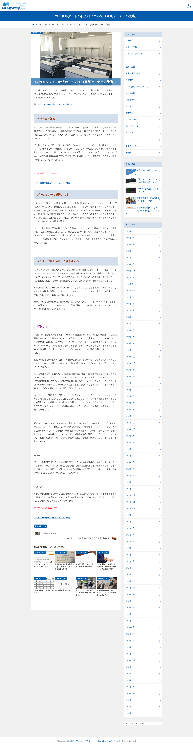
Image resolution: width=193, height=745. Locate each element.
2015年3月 (130, 713)
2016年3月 (130, 634)
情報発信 (129, 40)
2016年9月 (130, 594)
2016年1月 (130, 647)
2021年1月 (130, 324)
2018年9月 (130, 436)
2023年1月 (130, 264)
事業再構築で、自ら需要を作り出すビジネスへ (148, 199)
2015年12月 (130, 654)
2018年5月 (130, 462)
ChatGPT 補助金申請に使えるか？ (147, 190)
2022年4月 (130, 277)
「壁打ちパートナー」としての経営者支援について (148, 180)
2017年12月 (130, 495)
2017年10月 (130, 508)
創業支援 (129, 113)
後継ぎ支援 (130, 67)
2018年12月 (130, 416)
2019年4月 (130, 390)
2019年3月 (130, 396)
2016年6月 (130, 614)
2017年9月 (130, 515)
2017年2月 (130, 561)
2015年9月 (130, 674)
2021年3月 (130, 310)
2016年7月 (130, 607)
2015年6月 (130, 693)
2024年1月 (130, 238)
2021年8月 (130, 297)
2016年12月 (130, 574)
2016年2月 (130, 640)
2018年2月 (130, 482)
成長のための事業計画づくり (138, 87)
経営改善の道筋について (147, 170)
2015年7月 (130, 687)
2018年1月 (130, 489)
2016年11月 (130, 581)
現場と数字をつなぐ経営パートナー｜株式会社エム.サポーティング (95, 741)
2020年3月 (130, 343)
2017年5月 (130, 541)
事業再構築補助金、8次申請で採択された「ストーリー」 (143, 211)
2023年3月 (130, 251)
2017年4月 (130, 548)
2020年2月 (130, 350)
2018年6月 (130, 456)
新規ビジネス (131, 47)
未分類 (128, 153)
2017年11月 (130, 502)
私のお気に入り (132, 126)
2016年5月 (130, 621)
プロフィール (41, 526)
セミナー (129, 60)
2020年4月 (130, 337)
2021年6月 (130, 304)
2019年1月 (130, 409)
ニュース (129, 139)
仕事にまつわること (134, 54)
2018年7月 (130, 449)
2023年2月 (130, 258)
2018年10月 (130, 429)
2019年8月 (130, 376)
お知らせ (129, 133)
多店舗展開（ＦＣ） (134, 73)
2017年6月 (130, 535)
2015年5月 (130, 700)
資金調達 (129, 106)
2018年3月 (130, 475)
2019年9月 (130, 370)
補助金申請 (130, 93)
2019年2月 (130, 403)
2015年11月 (130, 660)
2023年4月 (130, 244)
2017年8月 (130, 522)
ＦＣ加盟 (129, 80)
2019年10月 (130, 363)
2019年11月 (130, 357)
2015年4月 (130, 707)
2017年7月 (130, 528)
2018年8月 (130, 442)
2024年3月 (130, 231)
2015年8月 (130, 680)
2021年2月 (130, 317)
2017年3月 (130, 555)
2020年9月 (130, 330)
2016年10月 (130, 588)
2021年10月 (130, 290)
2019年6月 (130, 383)
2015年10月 (130, 667)
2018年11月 (130, 423)
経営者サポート (132, 100)
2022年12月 (130, 271)
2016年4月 (130, 627)
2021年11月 (130, 284)
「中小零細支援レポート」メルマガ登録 (52, 183)
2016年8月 (130, 601)
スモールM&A (131, 120)
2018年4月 (130, 469)
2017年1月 (130, 568)
